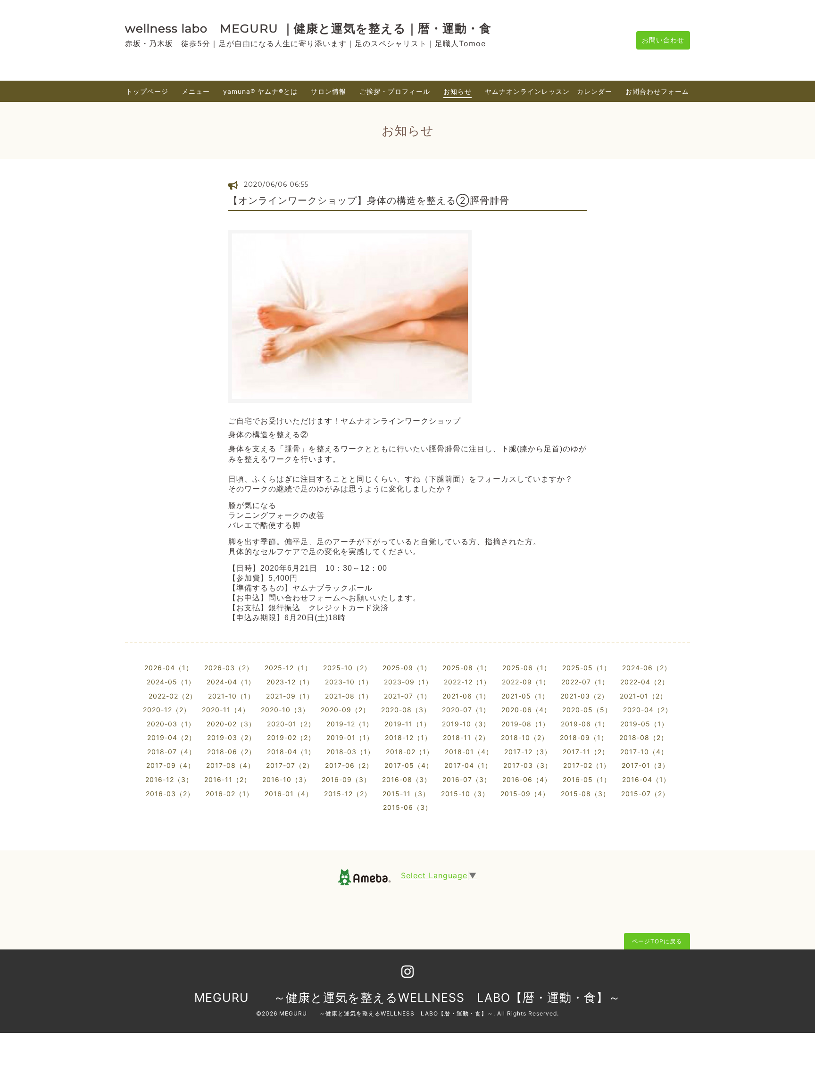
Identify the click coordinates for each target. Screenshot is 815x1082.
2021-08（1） (349, 696)
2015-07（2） (645, 794)
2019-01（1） (350, 737)
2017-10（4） (644, 752)
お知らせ (457, 91)
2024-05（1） (171, 682)
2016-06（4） (526, 779)
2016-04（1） (646, 779)
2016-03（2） (170, 794)
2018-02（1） (409, 752)
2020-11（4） (225, 710)
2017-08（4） (230, 765)
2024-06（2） (646, 668)
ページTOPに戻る (657, 941)
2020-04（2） (647, 710)
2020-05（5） (587, 710)
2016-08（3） (406, 779)
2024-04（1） (231, 682)
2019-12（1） (349, 724)
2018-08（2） (643, 737)
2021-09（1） (290, 696)
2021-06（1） (466, 696)
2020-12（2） (167, 710)
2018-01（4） (469, 752)
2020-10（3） (285, 710)
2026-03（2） (228, 668)
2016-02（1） (229, 794)
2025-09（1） (407, 668)
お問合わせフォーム (657, 91)
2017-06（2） (349, 765)
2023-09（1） (408, 682)
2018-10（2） (525, 737)
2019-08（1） (525, 724)
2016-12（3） (169, 779)
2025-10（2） (347, 668)
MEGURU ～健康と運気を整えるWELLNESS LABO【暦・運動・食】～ (407, 997)
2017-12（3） (527, 752)
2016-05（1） (587, 779)
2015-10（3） (465, 794)
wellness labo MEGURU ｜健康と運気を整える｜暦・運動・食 (308, 28)
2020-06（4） (526, 710)
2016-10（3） (286, 779)
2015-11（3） (406, 794)
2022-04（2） (644, 682)
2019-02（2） (291, 737)
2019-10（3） (466, 724)
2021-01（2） (643, 696)
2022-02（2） (173, 696)
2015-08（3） (585, 794)
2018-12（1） (408, 737)
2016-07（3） (466, 779)
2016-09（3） (346, 779)
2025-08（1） (466, 668)
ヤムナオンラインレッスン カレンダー (548, 91)
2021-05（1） (525, 696)
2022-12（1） (467, 682)
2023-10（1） (349, 682)
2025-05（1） (586, 668)
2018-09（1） (584, 737)
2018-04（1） (291, 752)
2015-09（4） (524, 794)
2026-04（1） (168, 668)
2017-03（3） (527, 765)
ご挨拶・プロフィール (394, 91)
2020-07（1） (466, 710)
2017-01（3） (645, 765)
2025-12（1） (288, 668)
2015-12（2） (347, 794)
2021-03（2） (584, 696)
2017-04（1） (468, 765)
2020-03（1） (171, 724)
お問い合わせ (663, 40)
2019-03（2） (231, 737)
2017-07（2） (290, 765)
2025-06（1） (526, 668)
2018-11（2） (466, 737)
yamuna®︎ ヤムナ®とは (260, 91)
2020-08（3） (406, 710)
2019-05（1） (644, 724)
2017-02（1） (586, 765)
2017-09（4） (170, 765)
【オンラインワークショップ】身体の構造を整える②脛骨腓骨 (368, 200)
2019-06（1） (585, 724)
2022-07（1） (585, 682)
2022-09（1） (526, 682)
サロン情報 (328, 91)
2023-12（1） (290, 682)
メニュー (196, 91)
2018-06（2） (231, 752)
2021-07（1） (407, 696)
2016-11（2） (227, 779)
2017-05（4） (408, 765)
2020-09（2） (345, 710)
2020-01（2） (291, 724)
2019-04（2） (171, 737)
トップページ (147, 91)
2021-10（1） (231, 696)
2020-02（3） (231, 724)
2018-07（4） (171, 752)
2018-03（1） (350, 752)
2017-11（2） (586, 752)
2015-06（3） (407, 807)
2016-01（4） (289, 794)
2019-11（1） (407, 724)
